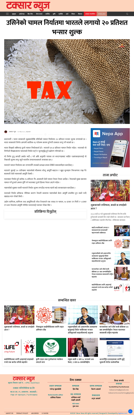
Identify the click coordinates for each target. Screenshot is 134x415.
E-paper (45, 413)
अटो (67, 14)
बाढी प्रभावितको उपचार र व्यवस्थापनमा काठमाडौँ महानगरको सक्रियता (100, 230)
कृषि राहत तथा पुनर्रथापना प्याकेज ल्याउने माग (49, 361)
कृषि (54, 14)
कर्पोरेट (48, 14)
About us (9, 413)
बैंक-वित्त (30, 14)
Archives (35, 413)
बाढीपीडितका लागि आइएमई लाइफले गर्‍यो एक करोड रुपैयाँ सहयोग (102, 287)
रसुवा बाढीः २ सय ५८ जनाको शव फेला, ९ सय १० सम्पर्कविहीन (81, 361)
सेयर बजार (39, 14)
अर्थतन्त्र (21, 14)
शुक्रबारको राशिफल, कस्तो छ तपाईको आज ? (108, 207)
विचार (73, 14)
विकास (80, 14)
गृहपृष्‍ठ (14, 14)
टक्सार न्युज (12, 131)
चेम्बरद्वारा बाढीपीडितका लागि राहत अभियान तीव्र (102, 242)
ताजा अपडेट (110, 175)
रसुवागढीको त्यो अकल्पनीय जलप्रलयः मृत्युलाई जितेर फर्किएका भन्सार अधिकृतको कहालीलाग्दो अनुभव (101, 257)
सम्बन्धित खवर (67, 300)
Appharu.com (122, 413)
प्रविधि (61, 14)
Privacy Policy (22, 413)
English (101, 14)
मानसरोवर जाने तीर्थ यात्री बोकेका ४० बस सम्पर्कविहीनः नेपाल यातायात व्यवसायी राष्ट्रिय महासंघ (102, 273)
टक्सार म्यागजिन (90, 14)
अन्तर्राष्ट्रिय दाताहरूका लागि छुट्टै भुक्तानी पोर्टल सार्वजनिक (112, 361)
